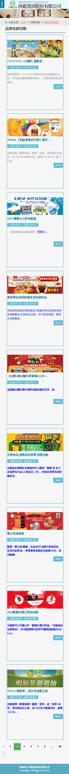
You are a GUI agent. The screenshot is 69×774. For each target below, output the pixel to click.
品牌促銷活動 (51, 22)
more (58, 86)
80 (60, 746)
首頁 (23, 22)
